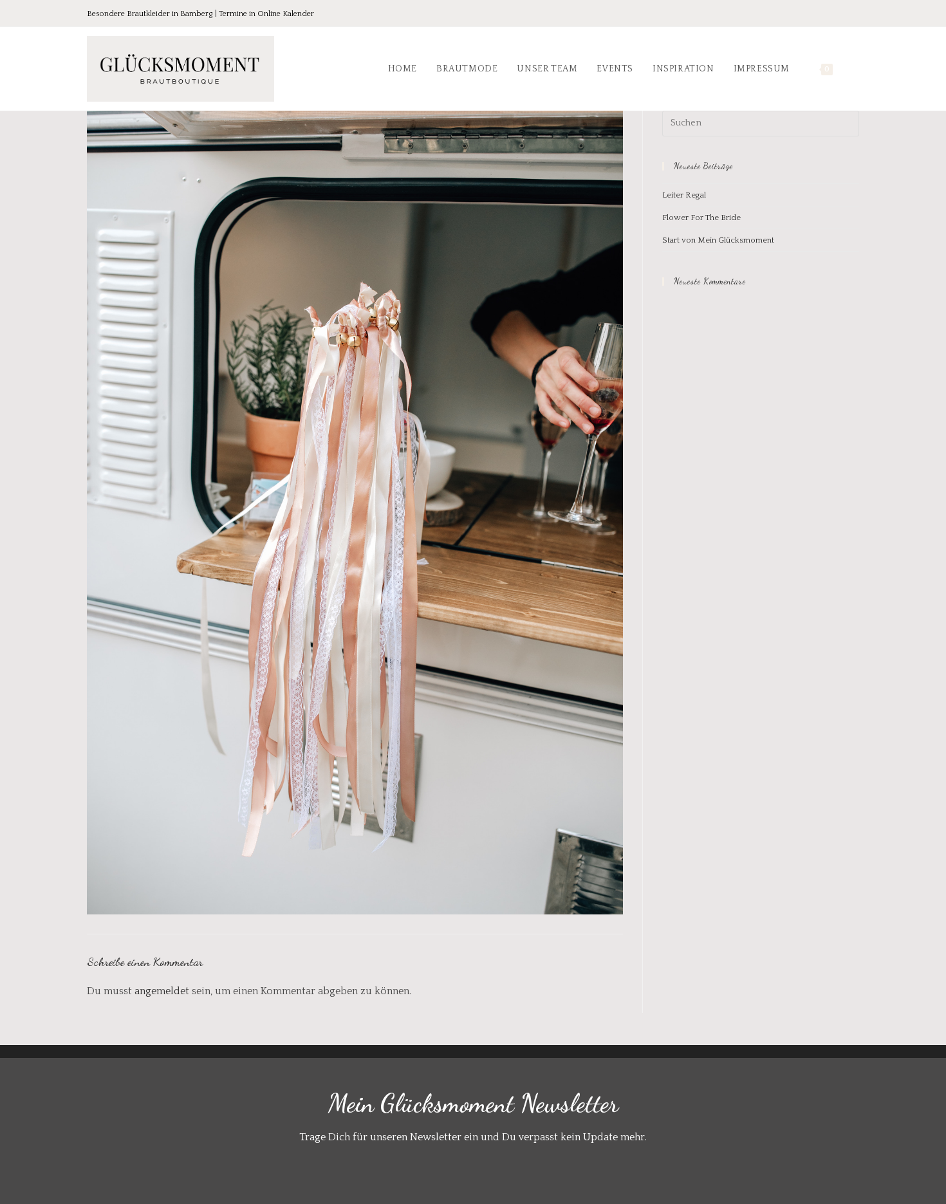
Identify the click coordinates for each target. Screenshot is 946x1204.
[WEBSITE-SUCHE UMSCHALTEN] (855, 69)
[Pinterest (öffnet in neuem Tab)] (818, 14)
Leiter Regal (684, 194)
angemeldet (161, 991)
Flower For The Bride (701, 217)
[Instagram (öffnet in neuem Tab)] (836, 14)
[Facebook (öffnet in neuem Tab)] (800, 14)
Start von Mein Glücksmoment (718, 240)
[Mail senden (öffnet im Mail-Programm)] (852, 14)
